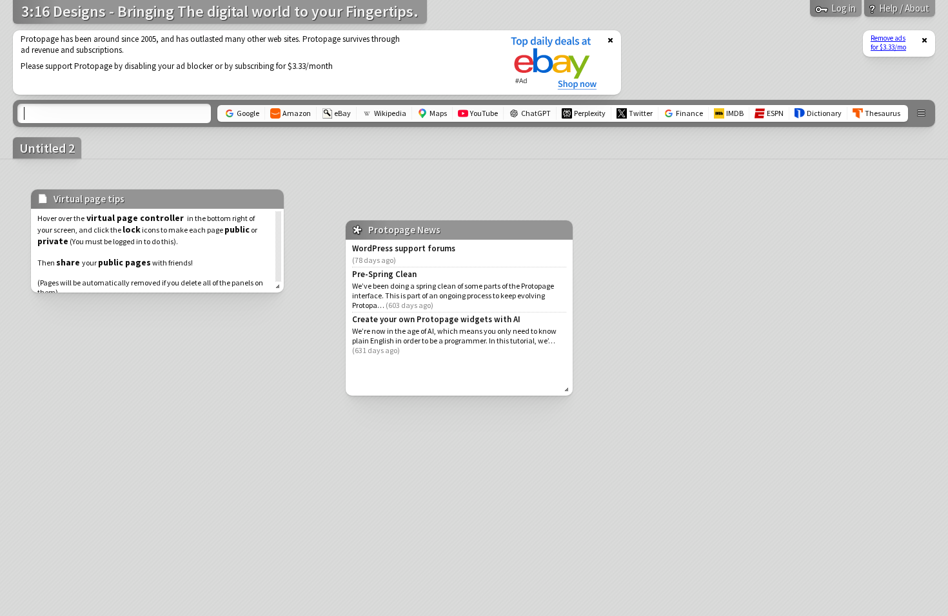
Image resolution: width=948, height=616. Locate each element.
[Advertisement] (253, 62)
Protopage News (404, 230)
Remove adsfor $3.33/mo (888, 43)
